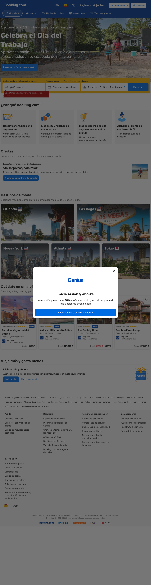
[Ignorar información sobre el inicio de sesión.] (114, 271)
